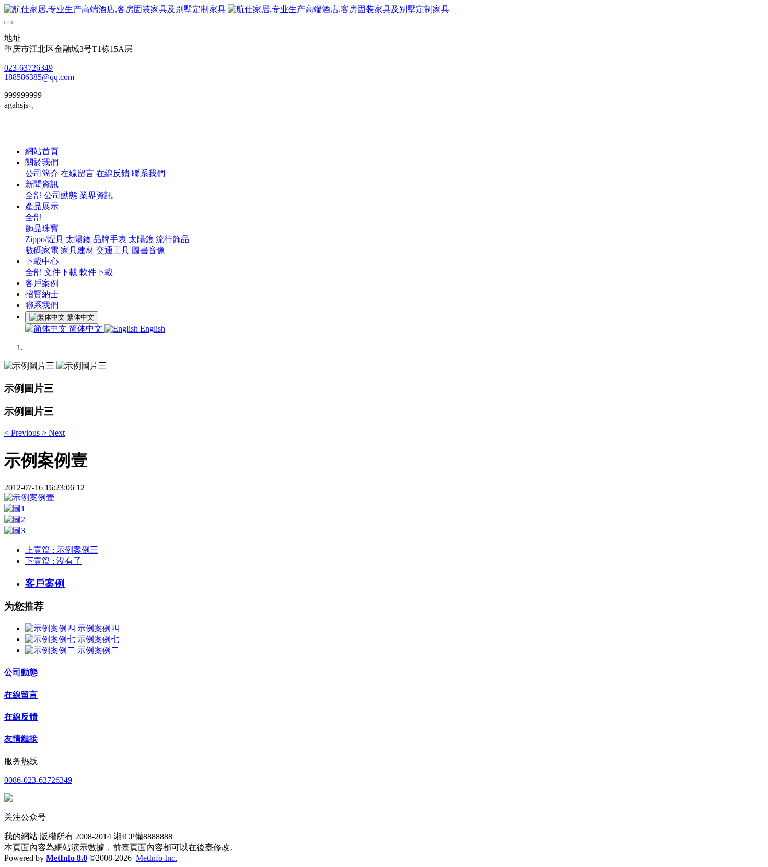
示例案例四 (98, 628)
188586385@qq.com (39, 77)
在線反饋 (21, 716)
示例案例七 (98, 639)
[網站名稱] (384, 9)
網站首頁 (42, 151)
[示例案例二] (51, 650)
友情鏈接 (21, 738)
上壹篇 (61, 549)
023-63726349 (28, 67)
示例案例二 (98, 650)
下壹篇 (53, 560)
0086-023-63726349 (38, 779)
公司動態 (21, 672)
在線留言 (21, 694)
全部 (33, 195)
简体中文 (85, 328)
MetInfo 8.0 (66, 857)
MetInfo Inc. (156, 857)
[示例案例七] (51, 639)
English (151, 328)
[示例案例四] (51, 628)
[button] (23, 432)
